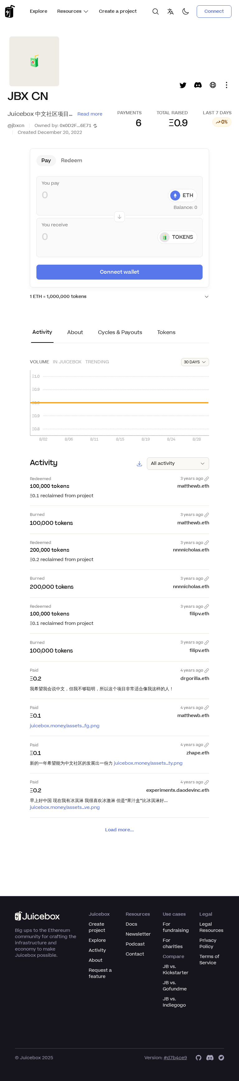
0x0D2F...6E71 (75, 125)
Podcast (135, 944)
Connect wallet (119, 272)
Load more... (119, 830)
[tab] (42, 335)
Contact (135, 954)
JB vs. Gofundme (175, 986)
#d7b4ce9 (175, 1058)
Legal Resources (211, 927)
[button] (129, 123)
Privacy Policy (207, 943)
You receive (55, 225)
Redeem (71, 160)
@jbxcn (15, 125)
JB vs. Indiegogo (174, 1002)
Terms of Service (209, 959)
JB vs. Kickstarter (175, 969)
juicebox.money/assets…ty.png (148, 763)
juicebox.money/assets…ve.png (65, 807)
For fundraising (176, 927)
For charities (173, 943)
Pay (46, 160)
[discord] (209, 1058)
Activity (97, 950)
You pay (50, 183)
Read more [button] (89, 114)
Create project (97, 927)
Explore (38, 11)
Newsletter (138, 934)
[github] (198, 1058)
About (95, 960)
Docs (131, 924)
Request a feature (100, 973)
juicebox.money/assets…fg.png (65, 726)
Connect (214, 11)
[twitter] (221, 1058)
